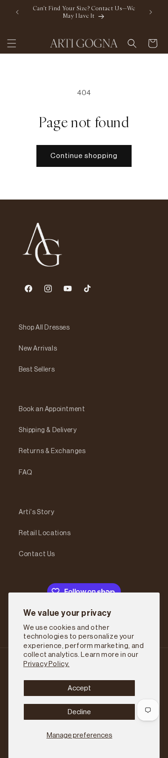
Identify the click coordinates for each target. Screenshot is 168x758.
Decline (79, 712)
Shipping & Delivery (48, 430)
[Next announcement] (150, 12)
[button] (11, 43)
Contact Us (37, 554)
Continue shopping (84, 155)
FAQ (26, 472)
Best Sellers (37, 369)
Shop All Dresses (44, 327)
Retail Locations (45, 533)
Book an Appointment (52, 409)
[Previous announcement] (17, 12)
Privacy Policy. (46, 664)
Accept (79, 688)
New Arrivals (38, 348)
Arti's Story (36, 512)
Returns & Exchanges (52, 451)
